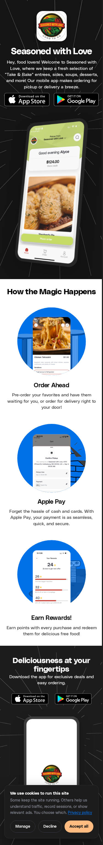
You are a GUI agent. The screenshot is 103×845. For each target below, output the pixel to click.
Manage (22, 826)
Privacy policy (80, 813)
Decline (50, 826)
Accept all (78, 826)
